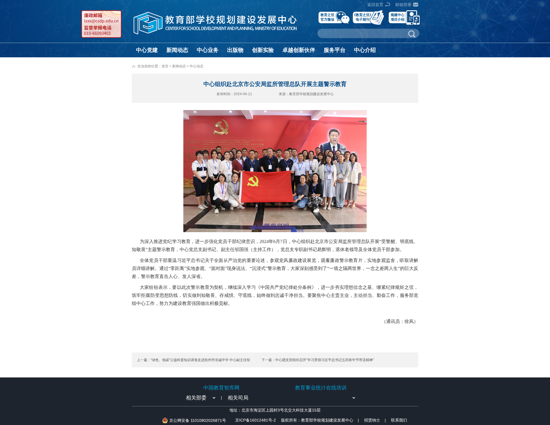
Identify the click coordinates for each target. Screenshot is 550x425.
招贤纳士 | (375, 420)
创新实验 (263, 50)
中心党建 (147, 50)
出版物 (235, 50)
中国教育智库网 (221, 388)
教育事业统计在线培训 (321, 388)
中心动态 (196, 66)
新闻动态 (177, 50)
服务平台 (334, 50)
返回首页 (375, 4)
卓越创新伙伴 (298, 50)
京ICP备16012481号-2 (255, 420)
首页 (165, 66)
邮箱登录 (403, 4)
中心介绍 (365, 50)
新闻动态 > (181, 66)
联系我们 (399, 420)
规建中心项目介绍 (397, 17)
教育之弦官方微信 (327, 17)
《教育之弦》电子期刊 (362, 17)
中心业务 (208, 50)
